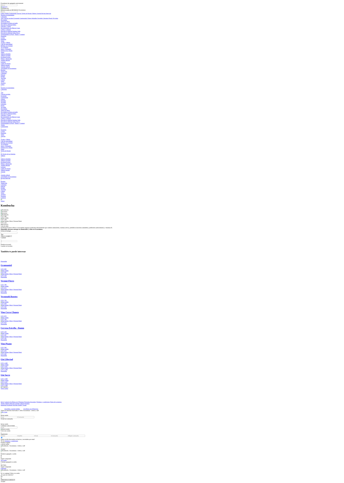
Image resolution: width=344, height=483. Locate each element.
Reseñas (3, 70)
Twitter (24, 405)
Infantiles (34, 18)
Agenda (39, 13)
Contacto (3, 197)
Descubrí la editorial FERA (8, 25)
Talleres (34, 13)
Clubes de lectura (5, 63)
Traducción (4, 71)
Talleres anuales (5, 65)
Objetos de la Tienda (6, 50)
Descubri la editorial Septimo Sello (10, 31)
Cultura (3, 80)
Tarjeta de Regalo (27, 13)
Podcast (3, 75)
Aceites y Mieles (5, 42)
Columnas (3, 73)
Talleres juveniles (5, 55)
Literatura (46, 18)
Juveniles (40, 18)
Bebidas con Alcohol (7, 46)
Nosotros (3, 196)
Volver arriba (4, 388)
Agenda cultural (5, 67)
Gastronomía (13, 13)
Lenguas (3, 62)
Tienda (3, 403)
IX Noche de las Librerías (8, 154)
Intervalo (12, 403)
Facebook (9, 405)
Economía (17, 18)
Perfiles (3, 76)
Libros (3, 13)
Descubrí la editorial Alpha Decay (10, 33)
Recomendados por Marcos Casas (10, 28)
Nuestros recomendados (7, 15)
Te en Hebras (4, 47)
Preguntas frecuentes (30, 402)
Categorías (4, 17)
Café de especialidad (6, 44)
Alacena (19, 13)
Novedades (4, 20)
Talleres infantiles (6, 54)
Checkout (3, 468)
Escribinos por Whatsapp (17, 402)
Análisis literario (5, 60)
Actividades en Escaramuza (8, 68)
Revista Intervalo (46, 13)
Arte (2, 18)
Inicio (2, 402)
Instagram (4, 405)
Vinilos (7, 13)
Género (29, 18)
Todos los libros (5, 21)
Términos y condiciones (43, 402)
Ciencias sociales (9, 18)
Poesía (51, 18)
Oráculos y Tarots (6, 26)
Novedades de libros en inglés (9, 23)
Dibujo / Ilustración (6, 59)
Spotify (20, 405)
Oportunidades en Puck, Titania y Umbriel (13, 34)
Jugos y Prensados (6, 49)
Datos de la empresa (56, 402)
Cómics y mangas (6, 29)
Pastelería (3, 39)
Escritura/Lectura (5, 57)
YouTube (3, 78)
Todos (2, 41)
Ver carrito (4, 460)
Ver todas (55, 18)
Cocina (3, 38)
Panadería (3, 36)
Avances (3, 83)
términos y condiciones (11, 441)
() (6, 7)
